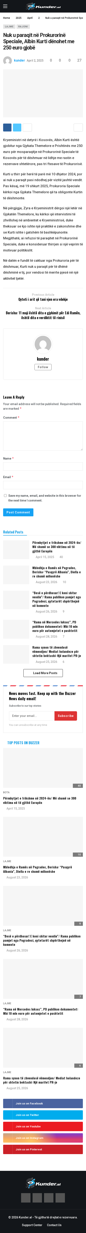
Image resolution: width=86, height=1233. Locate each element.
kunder (19, 60)
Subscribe (66, 716)
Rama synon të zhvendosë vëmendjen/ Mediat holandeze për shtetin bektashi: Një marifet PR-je (56, 651)
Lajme (9, 26)
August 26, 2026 (46, 611)
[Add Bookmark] (78, 127)
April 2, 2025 (35, 60)
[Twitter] (37, 1198)
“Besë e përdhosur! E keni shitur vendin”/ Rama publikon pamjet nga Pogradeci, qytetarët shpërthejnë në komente (56, 599)
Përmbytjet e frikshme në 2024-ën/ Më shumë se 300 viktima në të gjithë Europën (56, 546)
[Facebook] (25, 1198)
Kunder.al (25, 1217)
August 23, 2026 (46, 582)
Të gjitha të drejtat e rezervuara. (56, 1217)
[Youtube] (48, 1198)
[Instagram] (60, 1198)
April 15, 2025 (45, 557)
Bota (6, 792)
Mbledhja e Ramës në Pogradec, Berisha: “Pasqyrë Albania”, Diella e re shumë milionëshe (56, 572)
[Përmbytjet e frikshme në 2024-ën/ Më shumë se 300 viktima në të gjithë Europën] (16, 549)
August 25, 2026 (46, 661)
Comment (11, 417)
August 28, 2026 (46, 636)
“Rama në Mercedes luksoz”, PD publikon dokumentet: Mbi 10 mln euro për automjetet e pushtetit (55, 626)
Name (8, 458)
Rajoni (23, 26)
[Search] (80, 6)
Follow (43, 367)
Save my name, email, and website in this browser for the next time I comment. (44, 498)
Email (8, 477)
